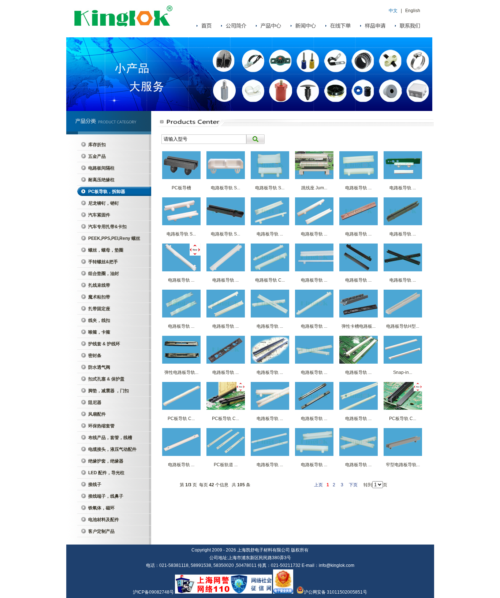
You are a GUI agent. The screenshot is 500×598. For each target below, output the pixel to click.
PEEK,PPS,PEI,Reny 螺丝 (114, 238)
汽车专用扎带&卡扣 (107, 226)
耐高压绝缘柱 (101, 179)
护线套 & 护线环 (104, 343)
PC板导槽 (181, 187)
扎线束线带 (99, 285)
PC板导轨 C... (181, 418)
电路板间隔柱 (101, 168)
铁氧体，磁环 (101, 507)
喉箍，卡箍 (99, 332)
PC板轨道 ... (226, 464)
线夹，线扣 (99, 320)
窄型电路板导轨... (403, 464)
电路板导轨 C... (270, 280)
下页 (353, 484)
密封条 (94, 355)
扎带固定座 (99, 308)
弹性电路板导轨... (181, 372)
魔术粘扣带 (99, 297)
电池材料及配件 (103, 519)
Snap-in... (402, 372)
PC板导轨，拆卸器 (106, 191)
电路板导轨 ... (358, 187)
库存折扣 (97, 144)
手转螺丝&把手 (103, 261)
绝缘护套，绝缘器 (105, 461)
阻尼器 (94, 402)
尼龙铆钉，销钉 (103, 203)
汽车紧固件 (99, 215)
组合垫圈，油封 (103, 273)
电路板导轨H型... (402, 326)
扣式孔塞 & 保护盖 (106, 379)
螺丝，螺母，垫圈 (105, 250)
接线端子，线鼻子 (105, 496)
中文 (393, 10)
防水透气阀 (99, 367)
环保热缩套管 (101, 425)
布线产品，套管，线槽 (110, 437)
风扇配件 (97, 414)
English (412, 10)
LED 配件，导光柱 (106, 472)
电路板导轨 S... (225, 187)
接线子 (94, 484)
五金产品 (97, 156)
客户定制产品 (101, 531)
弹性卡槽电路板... (359, 326)
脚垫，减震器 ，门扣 (108, 390)
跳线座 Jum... (314, 187)
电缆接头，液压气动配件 (112, 449)
